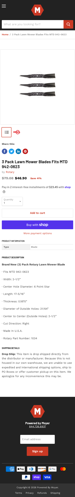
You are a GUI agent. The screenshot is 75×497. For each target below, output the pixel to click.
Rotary (10, 172)
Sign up (37, 451)
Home (5, 34)
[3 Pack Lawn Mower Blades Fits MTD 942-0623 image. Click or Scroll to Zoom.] (37, 87)
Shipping (55, 493)
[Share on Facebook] (4, 151)
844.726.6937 (37, 426)
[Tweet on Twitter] (11, 151)
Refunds (42, 493)
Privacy (30, 493)
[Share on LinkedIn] (18, 151)
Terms (18, 493)
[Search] (68, 24)
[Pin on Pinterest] (25, 151)
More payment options (37, 233)
